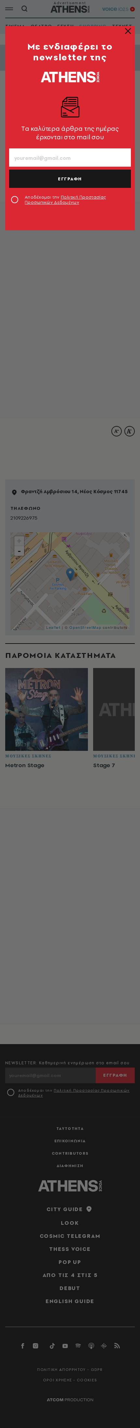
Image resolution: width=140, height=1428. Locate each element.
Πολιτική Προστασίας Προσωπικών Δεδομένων (65, 199)
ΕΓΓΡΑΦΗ (70, 179)
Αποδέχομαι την (65, 199)
